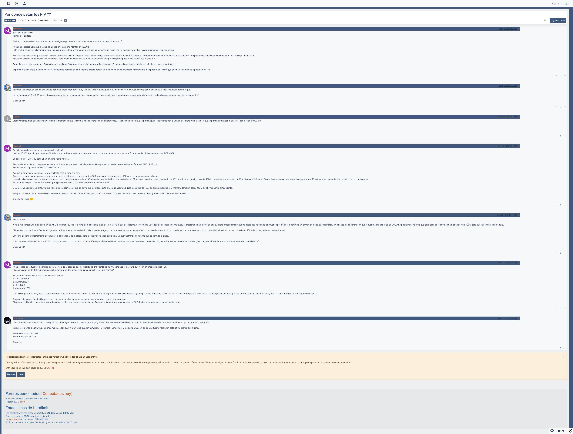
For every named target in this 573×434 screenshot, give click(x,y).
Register (11, 374)
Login (21, 374)
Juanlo (16, 117)
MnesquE (17, 28)
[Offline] (8, 87)
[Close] (563, 357)
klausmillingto (12, 419)
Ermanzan (17, 85)
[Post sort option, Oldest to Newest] (545, 20)
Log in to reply (558, 20)
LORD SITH (18, 318)
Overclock (11, 20)
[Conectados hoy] (57, 393)
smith (22, 401)
